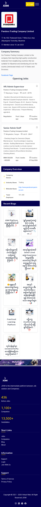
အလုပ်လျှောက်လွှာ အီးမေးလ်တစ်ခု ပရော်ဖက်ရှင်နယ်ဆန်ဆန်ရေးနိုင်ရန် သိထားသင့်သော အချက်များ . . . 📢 (29, 293)
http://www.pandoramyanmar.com (28, 188)
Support (4, 459)
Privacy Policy (6, 482)
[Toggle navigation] (37, 4)
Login (31, 4)
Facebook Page (7, 75)
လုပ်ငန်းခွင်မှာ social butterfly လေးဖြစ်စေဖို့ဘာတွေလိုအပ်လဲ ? (12, 350)
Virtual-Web (26, 495)
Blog (3, 442)
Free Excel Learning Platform (11, 322)
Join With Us (6, 465)
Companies (5, 439)
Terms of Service (7, 479)
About (3, 445)
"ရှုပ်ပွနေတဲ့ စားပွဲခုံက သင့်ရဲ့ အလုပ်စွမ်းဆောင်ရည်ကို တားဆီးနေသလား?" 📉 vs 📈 (29, 227)
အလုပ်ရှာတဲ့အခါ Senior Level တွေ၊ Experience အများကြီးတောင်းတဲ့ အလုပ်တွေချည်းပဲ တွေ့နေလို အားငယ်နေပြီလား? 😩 (29, 259)
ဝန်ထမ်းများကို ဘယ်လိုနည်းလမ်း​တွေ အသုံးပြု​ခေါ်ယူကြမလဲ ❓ (12, 255)
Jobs (3, 436)
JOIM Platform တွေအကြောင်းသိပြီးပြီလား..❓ (11, 223)
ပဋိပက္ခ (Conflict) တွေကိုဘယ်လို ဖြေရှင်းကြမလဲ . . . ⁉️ (29, 324)
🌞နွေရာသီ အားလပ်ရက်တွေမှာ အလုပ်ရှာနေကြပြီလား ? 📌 (11, 288)
